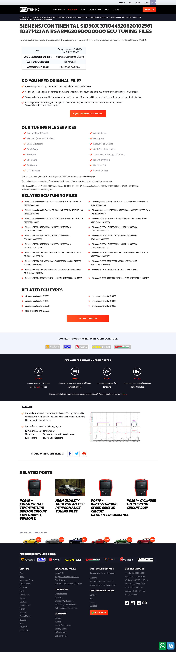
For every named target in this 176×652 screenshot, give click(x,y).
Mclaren (23, 602)
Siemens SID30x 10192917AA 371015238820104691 (114, 269)
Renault (45, 17)
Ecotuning (32, 154)
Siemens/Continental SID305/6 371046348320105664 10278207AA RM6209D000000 (53, 220)
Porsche (23, 587)
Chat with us (100, 612)
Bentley (23, 620)
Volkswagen (25, 584)
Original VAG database (64, 601)
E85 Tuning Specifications (65, 604)
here (38, 387)
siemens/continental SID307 (104, 306)
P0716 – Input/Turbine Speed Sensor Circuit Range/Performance (110, 508)
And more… (24, 630)
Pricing (122, 2)
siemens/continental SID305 (104, 301)
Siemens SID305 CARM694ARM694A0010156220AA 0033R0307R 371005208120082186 (53, 254)
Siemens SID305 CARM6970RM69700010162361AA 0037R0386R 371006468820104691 (52, 263)
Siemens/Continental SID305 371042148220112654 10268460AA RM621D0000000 (119, 203)
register (81, 181)
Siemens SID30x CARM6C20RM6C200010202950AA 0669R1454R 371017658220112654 (119, 220)
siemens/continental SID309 (37, 311)
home (22, 17)
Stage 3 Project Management (67, 576)
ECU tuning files (33, 17)
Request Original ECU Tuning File (88, 113)
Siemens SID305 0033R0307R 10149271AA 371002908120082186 (120, 278)
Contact (116, 9)
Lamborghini (25, 605)
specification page (87, 176)
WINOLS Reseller (35, 143)
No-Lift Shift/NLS (101, 160)
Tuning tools (94, 9)
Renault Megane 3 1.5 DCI (78, 17)
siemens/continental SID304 (37, 301)
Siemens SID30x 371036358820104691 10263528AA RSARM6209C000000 (114, 246)
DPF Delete (32, 160)
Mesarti (23, 612)
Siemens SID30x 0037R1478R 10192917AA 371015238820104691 (53, 278)
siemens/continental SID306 (37, 306)
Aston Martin (25, 616)
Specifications (61, 594)
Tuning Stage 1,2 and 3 (37, 133)
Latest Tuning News (63, 625)
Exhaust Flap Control (103, 143)
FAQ (130, 2)
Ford (22, 591)
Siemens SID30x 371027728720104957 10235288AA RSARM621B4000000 (114, 237)
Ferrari (22, 609)
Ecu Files (58, 597)
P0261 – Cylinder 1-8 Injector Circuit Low (141, 504)
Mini (21, 623)
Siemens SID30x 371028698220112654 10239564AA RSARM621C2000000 (47, 246)
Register (149, 9)
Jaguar (22, 598)
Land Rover (24, 594)
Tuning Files (58, 9)
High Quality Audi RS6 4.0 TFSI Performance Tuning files (69, 506)
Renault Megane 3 (58, 17)
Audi (21, 573)
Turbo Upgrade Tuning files (66, 608)
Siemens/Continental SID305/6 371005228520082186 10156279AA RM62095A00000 (53, 212)
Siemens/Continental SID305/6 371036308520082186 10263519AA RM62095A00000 (120, 212)
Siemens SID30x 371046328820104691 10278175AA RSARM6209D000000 (47, 229)
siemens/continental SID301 (37, 296)
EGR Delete (32, 165)
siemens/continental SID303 (104, 296)
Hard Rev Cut (99, 165)
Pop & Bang (32, 149)
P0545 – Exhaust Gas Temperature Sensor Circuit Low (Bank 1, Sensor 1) (33, 509)
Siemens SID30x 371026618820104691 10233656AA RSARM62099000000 (47, 237)
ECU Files (72, 9)
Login (146, 2)
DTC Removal (33, 170)
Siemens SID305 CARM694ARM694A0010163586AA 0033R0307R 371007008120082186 (119, 254)
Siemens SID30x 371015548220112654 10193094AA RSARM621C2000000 (114, 229)
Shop (107, 9)
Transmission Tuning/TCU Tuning (109, 154)
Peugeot (23, 627)
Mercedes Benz (26, 580)
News (82, 9)
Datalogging (99, 138)
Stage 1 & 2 (60, 573)
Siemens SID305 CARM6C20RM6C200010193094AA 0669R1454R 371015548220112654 (53, 271)
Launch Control (100, 170)
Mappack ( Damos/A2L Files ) (40, 138)
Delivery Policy (61, 636)
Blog (138, 2)
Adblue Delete (100, 133)
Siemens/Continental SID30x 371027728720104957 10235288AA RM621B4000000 (52, 203)
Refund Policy (61, 632)
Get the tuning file (88, 318)
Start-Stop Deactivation (104, 149)
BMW (22, 576)
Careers (58, 618)
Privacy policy (61, 629)
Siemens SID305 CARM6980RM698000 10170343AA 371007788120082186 (114, 263)
